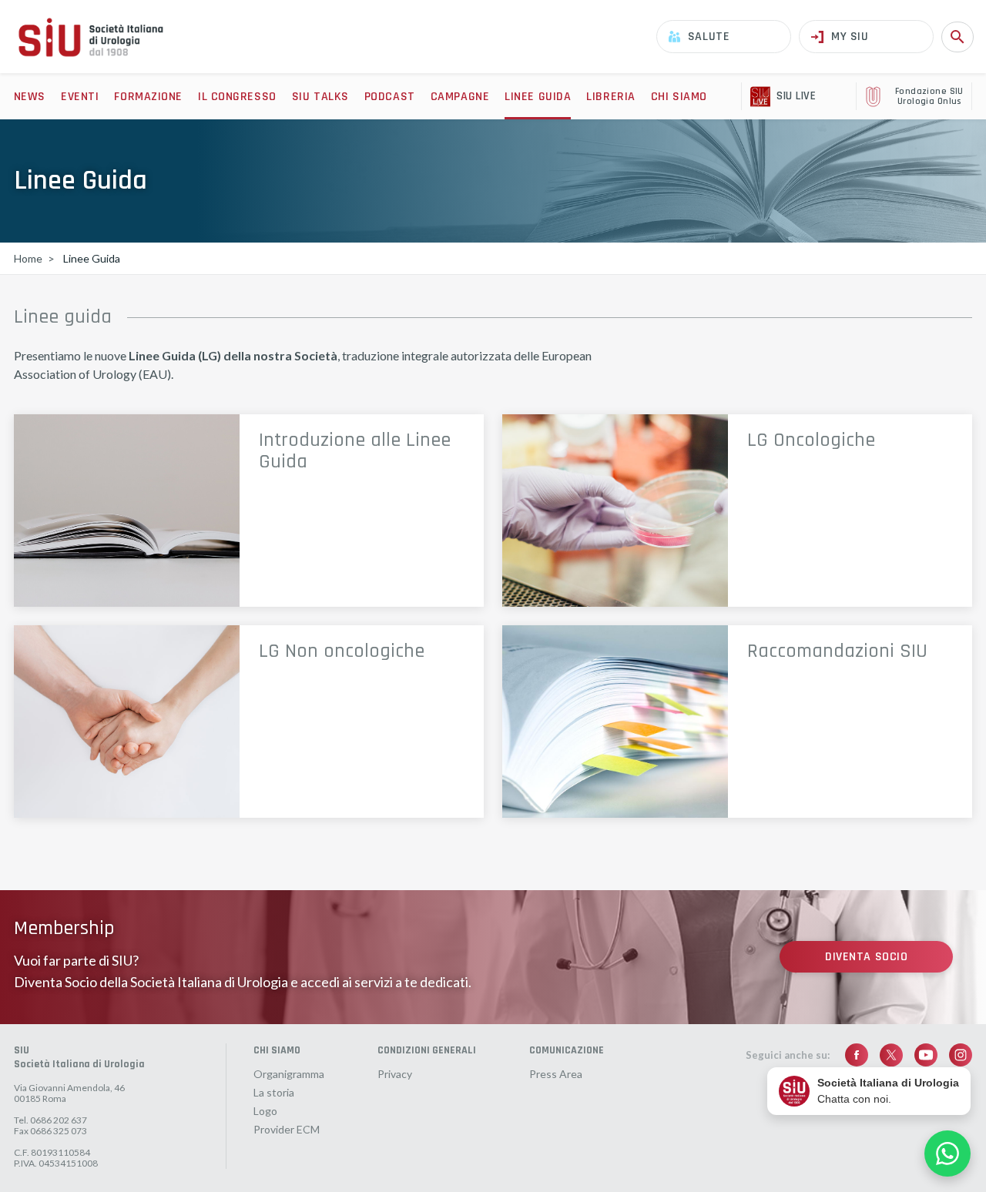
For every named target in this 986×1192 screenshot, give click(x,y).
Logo (265, 1111)
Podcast (389, 97)
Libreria (610, 97)
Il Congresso (237, 97)
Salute (708, 36)
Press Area (555, 1074)
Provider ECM (286, 1129)
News (29, 97)
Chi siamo (679, 97)
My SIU (849, 36)
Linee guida (538, 97)
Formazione (148, 97)
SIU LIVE (796, 96)
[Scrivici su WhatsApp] (947, 1153)
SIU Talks (320, 97)
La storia (273, 1092)
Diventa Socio (866, 957)
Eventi (80, 97)
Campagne (460, 97)
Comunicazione (566, 1050)
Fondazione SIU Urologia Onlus (929, 96)
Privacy (394, 1074)
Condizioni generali (426, 1050)
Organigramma (288, 1074)
